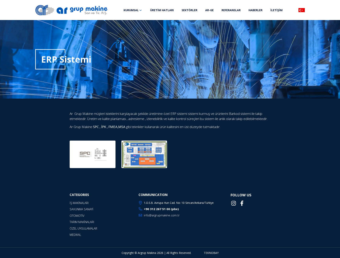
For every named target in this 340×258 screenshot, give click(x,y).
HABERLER (255, 10)
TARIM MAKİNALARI (82, 222)
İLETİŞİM (276, 10)
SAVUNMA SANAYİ (81, 209)
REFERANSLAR (231, 10)
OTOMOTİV (77, 216)
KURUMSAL (131, 10)
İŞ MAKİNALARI (79, 203)
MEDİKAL (75, 235)
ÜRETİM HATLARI (162, 10)
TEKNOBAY (211, 253)
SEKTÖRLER (189, 10)
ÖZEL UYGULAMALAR (83, 228)
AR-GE (209, 10)
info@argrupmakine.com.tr (162, 215)
